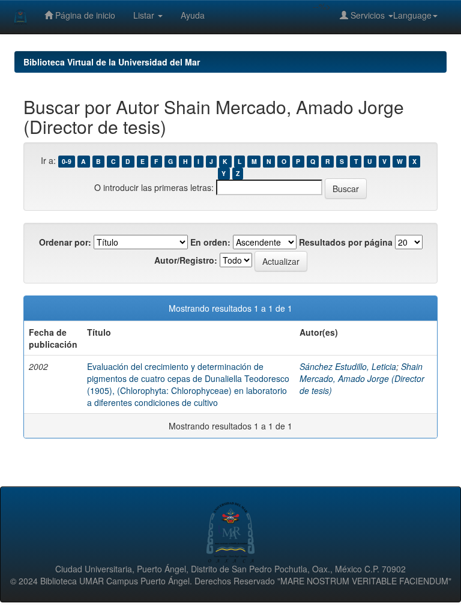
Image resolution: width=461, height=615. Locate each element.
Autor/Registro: (185, 260)
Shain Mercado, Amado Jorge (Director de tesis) (362, 378)
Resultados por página (346, 242)
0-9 (66, 161)
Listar (145, 15)
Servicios (367, 15)
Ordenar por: (65, 242)
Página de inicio (84, 15)
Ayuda (193, 15)
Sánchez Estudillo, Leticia (348, 366)
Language (412, 15)
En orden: (210, 242)
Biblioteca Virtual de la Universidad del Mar (111, 62)
